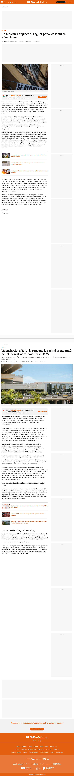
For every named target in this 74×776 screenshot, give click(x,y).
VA (14, 2)
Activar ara (42, 96)
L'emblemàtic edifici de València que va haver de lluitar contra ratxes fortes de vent (28, 163)
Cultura (46, 746)
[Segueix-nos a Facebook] (7, 2)
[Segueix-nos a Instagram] (11, 2)
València (3, 30)
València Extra (4, 41)
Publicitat (52, 752)
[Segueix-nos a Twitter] (9, 2)
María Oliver (5, 213)
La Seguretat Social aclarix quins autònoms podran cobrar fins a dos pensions (29, 171)
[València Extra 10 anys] (37, 738)
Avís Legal (25, 752)
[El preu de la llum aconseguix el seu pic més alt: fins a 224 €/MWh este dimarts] (6, 506)
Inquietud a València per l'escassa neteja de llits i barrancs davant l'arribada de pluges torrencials (28, 522)
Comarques (24, 746)
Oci (56, 746)
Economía (36, 746)
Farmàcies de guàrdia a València (28, 749)
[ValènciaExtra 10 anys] (37, 2)
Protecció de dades (33, 752)
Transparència (59, 752)
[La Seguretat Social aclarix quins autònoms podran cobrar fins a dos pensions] (6, 171)
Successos (51, 746)
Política (30, 746)
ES (17, 2)
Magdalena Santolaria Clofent (7, 361)
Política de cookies (44, 752)
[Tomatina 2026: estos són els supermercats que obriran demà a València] (6, 514)
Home (3, 6)
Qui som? (19, 752)
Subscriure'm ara (37, 729)
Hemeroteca (56, 749)
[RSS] (12, 2)
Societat (41, 746)
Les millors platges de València (44, 749)
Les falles (17, 749)
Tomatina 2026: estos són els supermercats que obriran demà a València (28, 514)
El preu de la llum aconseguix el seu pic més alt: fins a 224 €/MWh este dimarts (29, 506)
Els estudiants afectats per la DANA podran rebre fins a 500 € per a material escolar (29, 155)
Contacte (13, 752)
